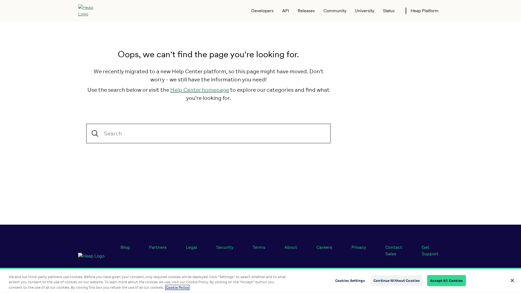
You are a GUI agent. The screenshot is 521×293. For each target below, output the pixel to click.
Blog (125, 247)
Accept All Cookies (446, 280)
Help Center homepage (199, 90)
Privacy (358, 247)
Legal (191, 247)
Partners (158, 247)
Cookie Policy (177, 287)
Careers (324, 247)
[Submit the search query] (95, 133)
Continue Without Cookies (396, 280)
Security (224, 247)
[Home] (89, 10)
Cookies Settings (350, 280)
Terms (259, 247)
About (290, 247)
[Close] (512, 280)
